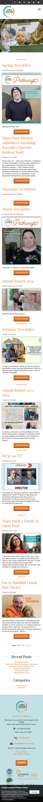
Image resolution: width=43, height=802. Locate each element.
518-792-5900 (23, 738)
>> (30, 645)
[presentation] (14, 2)
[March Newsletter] (21, 264)
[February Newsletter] (21, 362)
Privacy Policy (21, 752)
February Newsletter (18, 329)
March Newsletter (16, 209)
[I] (21, 617)
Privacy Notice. (8, 799)
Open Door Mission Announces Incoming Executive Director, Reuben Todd (19, 144)
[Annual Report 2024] (21, 310)
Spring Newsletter (16, 65)
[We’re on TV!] (21, 489)
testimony (21, 515)
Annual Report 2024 (17, 280)
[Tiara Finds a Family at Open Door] (21, 553)
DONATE (21, 762)
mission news (21, 59)
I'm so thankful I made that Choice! (19, 585)
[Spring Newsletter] (21, 123)
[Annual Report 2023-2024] (21, 428)
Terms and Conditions (21, 754)
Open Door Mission (21, 715)
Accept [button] (34, 792)
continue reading (21, 132)
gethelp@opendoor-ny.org (24, 744)
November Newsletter (19, 189)
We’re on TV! (12, 455)
